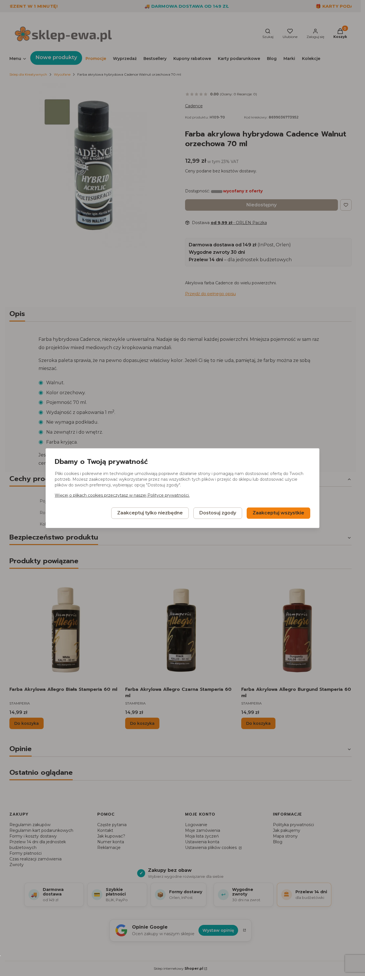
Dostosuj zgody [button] (217, 513)
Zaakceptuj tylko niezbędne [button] (150, 513)
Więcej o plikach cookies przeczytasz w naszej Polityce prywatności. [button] (122, 495)
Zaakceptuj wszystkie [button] (278, 513)
